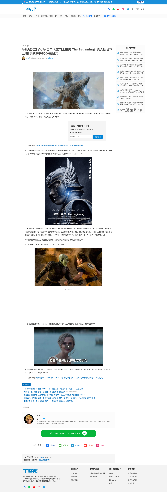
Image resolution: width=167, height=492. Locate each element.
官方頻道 (77, 445)
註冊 (142, 9)
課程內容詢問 (132, 476)
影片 (61, 16)
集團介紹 (74, 473)
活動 (66, 16)
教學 (56, 16)
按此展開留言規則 (44, 460)
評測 (51, 16)
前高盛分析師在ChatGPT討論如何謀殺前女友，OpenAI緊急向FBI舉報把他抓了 (54, 395)
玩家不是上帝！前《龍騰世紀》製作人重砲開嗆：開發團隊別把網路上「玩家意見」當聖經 (131, 85)
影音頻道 (90, 445)
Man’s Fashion (114, 476)
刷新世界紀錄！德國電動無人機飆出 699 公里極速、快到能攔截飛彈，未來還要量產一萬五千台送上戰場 (131, 54)
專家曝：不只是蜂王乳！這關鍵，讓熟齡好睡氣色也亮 (44, 392)
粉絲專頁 (52, 445)
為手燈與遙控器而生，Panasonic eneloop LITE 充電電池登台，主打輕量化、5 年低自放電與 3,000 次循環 (132, 92)
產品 (30, 16)
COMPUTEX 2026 (110, 16)
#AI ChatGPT (87, 16)
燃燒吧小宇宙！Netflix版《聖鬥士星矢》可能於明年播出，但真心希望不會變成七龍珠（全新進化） (70, 378)
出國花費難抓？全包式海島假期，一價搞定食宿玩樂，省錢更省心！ (50, 401)
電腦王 (111, 483)
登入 (137, 9)
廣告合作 (74, 476)
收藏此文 (50, 58)
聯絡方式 (74, 480)
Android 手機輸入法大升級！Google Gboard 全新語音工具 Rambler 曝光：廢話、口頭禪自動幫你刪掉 (132, 111)
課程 (79, 16)
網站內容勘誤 (132, 473)
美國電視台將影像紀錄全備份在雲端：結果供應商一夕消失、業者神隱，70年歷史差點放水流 (59, 398)
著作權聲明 (94, 476)
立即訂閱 (98, 137)
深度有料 (97, 16)
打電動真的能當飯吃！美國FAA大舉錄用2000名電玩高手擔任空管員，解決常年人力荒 (132, 60)
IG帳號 (102, 445)
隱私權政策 (108, 2)
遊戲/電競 (44, 16)
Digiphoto (112, 480)
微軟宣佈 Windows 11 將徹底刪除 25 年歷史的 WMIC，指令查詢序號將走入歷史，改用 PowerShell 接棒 (132, 73)
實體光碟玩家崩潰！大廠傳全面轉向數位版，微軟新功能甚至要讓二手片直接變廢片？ (131, 104)
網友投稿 (131, 483)
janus (27, 58)
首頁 (23, 46)
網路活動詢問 (132, 480)
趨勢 (28, 46)
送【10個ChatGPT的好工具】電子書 (65, 433)
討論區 (73, 16)
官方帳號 (65, 445)
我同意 (140, 2)
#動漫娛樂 (26, 407)
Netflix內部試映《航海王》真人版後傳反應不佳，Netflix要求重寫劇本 (60, 145)
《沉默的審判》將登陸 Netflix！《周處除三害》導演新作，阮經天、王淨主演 (53, 389)
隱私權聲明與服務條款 (98, 473)
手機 (37, 16)
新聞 (24, 16)
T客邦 (111, 473)
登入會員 (41, 457)
